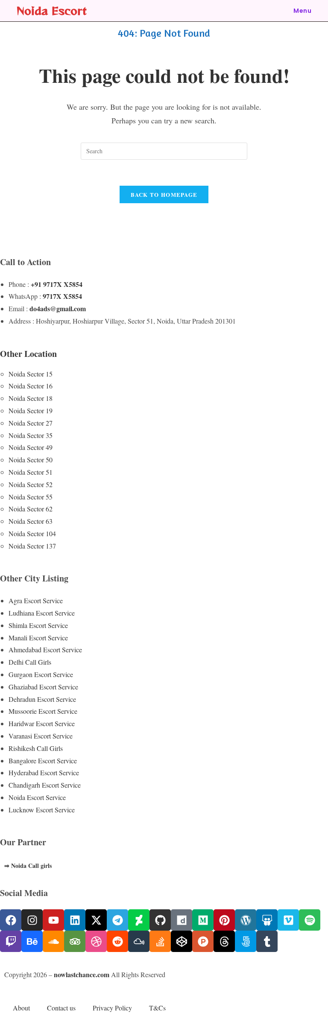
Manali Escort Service (38, 637)
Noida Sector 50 (31, 459)
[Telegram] (117, 920)
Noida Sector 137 (32, 545)
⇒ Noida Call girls (28, 865)
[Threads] (224, 941)
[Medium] (203, 920)
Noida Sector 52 (31, 484)
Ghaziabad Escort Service (43, 686)
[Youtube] (53, 920)
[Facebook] (10, 920)
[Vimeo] (288, 920)
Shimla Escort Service (38, 625)
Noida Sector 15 (31, 373)
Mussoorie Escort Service (43, 711)
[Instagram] (32, 920)
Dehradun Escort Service (42, 699)
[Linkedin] (74, 920)
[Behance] (32, 941)
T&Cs (157, 1007)
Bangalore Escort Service (43, 760)
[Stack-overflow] (160, 941)
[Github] (160, 920)
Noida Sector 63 (31, 521)
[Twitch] (10, 941)
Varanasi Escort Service (41, 735)
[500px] (245, 941)
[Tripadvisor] (74, 941)
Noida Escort (51, 10)
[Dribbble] (96, 941)
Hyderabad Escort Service (44, 772)
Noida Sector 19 (31, 410)
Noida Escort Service (37, 797)
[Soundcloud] (53, 941)
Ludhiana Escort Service (42, 612)
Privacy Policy (112, 1007)
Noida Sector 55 (31, 496)
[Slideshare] (267, 920)
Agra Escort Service (36, 600)
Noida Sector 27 (31, 422)
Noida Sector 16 (31, 385)
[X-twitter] (96, 920)
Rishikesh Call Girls (36, 748)
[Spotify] (309, 920)
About (21, 1007)
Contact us (61, 1007)
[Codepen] (181, 941)
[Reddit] (117, 941)
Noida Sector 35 (31, 435)
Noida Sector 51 (31, 471)
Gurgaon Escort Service (41, 674)
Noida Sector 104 (32, 533)
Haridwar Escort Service (42, 723)
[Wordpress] (245, 920)
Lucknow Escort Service (42, 809)
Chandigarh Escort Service (45, 784)
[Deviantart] (138, 920)
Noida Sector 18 (31, 398)
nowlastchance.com (81, 974)
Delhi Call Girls (30, 661)
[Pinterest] (224, 920)
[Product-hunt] (203, 941)
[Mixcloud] (138, 941)
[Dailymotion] (181, 920)
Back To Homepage (164, 194)
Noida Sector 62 (31, 508)
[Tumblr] (267, 941)
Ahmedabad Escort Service (45, 649)
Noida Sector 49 (31, 447)
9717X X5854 (62, 296)
